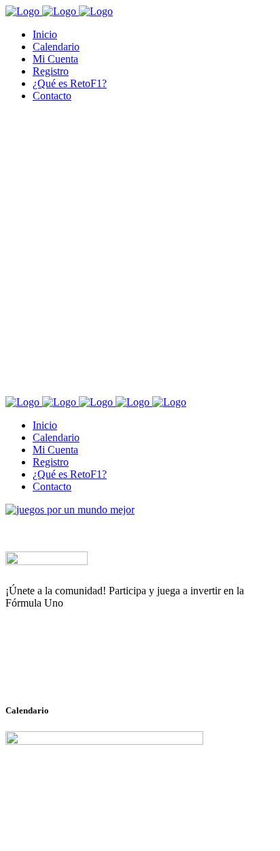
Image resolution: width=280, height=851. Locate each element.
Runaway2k (71, 669)
